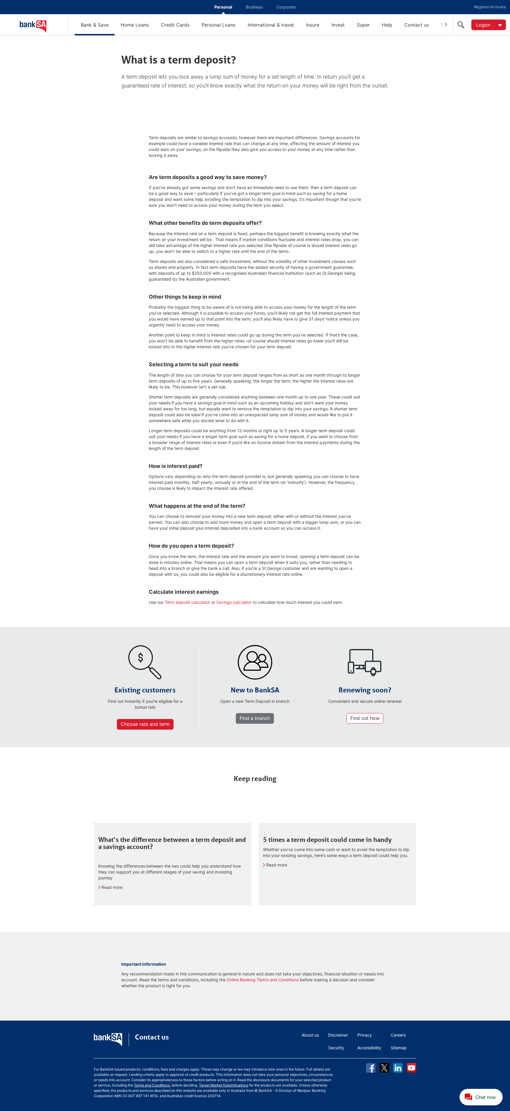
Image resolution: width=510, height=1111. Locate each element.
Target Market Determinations (223, 1085)
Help (387, 25)
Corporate (286, 6)
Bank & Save (95, 25)
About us (310, 1034)
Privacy (364, 1034)
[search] (462, 24)
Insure (312, 25)
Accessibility (369, 1047)
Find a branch (255, 718)
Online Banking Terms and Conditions (263, 979)
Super (363, 25)
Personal (223, 6)
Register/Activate (490, 6)
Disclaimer (338, 1034)
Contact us (416, 25)
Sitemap (399, 1047)
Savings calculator (234, 602)
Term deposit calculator (187, 602)
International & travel (271, 25)
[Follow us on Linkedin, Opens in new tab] (398, 1068)
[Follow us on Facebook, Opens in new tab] (370, 1068)
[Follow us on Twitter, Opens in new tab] (384, 1068)
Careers (398, 1034)
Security (336, 1047)
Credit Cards (175, 25)
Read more (112, 887)
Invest (338, 25)
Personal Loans (219, 25)
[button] (481, 1097)
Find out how (365, 718)
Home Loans (135, 25)
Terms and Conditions (152, 1085)
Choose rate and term (145, 724)
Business (254, 6)
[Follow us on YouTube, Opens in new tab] (411, 1068)
